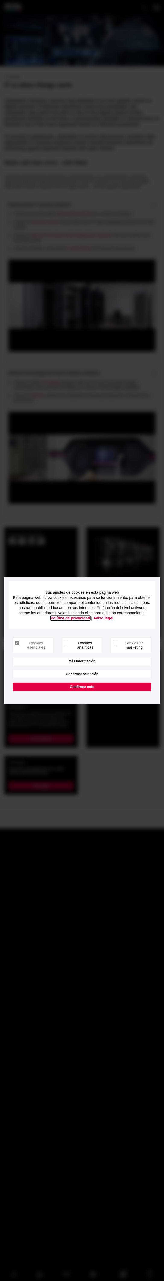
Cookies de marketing (134, 645)
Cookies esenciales (36, 645)
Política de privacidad (70, 618)
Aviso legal (103, 618)
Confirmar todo (82, 687)
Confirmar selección (82, 674)
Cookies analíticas (85, 645)
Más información (82, 661)
